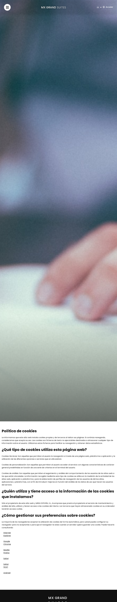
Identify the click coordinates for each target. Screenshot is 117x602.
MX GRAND (48, 7)
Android (6, 573)
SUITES (61, 7)
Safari (6, 558)
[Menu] (7, 7)
